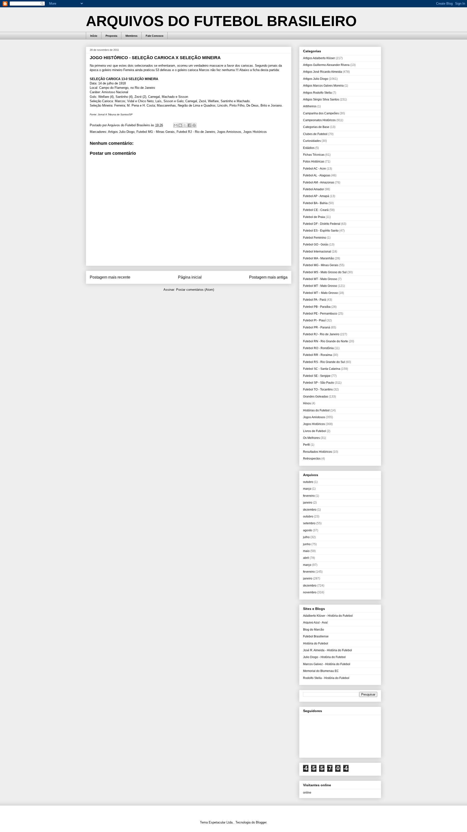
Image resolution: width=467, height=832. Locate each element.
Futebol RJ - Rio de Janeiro (196, 132)
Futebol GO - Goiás (315, 244)
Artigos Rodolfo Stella (317, 92)
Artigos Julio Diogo (121, 132)
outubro (308, 482)
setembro (309, 523)
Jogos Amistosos (229, 132)
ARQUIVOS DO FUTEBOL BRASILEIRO (221, 21)
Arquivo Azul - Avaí (315, 622)
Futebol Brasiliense (316, 636)
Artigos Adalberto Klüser (319, 58)
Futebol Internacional (317, 251)
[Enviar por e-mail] (175, 125)
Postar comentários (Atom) (195, 289)
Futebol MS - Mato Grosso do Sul (325, 272)
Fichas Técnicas (313, 154)
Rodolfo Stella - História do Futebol (326, 678)
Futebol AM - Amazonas (318, 182)
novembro (309, 592)
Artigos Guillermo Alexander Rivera (326, 65)
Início (93, 35)
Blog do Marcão (313, 629)
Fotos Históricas (313, 161)
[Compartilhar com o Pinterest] (194, 125)
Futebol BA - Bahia (315, 203)
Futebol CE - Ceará (316, 210)
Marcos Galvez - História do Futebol (326, 664)
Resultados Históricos (317, 451)
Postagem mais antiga (268, 277)
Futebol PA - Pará (314, 299)
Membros (131, 35)
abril (306, 558)
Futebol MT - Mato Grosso (320, 279)
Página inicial (190, 277)
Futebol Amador (313, 189)
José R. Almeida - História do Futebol (327, 650)
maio (306, 551)
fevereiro (309, 495)
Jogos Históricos (255, 132)
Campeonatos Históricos (319, 120)
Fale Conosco (154, 35)
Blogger (261, 822)
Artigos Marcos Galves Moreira (323, 85)
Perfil (306, 444)
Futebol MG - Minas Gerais (155, 132)
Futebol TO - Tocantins (318, 389)
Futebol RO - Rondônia (318, 348)
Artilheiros (309, 106)
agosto (307, 530)
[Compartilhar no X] (184, 125)
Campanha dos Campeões (321, 113)
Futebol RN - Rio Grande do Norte (325, 341)
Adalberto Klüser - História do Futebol (328, 615)
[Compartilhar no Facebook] (189, 125)
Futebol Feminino (314, 237)
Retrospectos (312, 458)
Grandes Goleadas (315, 396)
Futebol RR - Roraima (317, 355)
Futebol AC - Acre (314, 168)
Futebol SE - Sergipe (317, 376)
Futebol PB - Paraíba (317, 306)
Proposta (111, 35)
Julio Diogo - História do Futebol (324, 657)
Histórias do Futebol (316, 410)
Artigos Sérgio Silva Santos (321, 99)
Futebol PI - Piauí (314, 320)
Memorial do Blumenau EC (321, 671)
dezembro (309, 509)
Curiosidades (312, 141)
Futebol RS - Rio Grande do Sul (324, 362)
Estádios (308, 148)
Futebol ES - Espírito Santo (321, 230)
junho (307, 544)
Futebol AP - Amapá (316, 196)
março (307, 488)
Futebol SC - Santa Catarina (321, 369)
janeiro (307, 502)
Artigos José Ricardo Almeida (322, 71)
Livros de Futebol (314, 431)
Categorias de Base (316, 127)
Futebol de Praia (314, 217)
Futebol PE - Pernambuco (320, 313)
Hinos (307, 403)
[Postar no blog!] (180, 125)
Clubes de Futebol (315, 134)
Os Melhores (311, 438)
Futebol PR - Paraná (316, 327)
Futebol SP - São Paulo (318, 382)
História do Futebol (315, 643)
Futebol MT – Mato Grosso (320, 293)
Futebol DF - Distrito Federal (321, 224)
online (307, 792)
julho (306, 537)
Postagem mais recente (110, 277)
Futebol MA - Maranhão (318, 258)
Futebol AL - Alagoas (316, 175)
